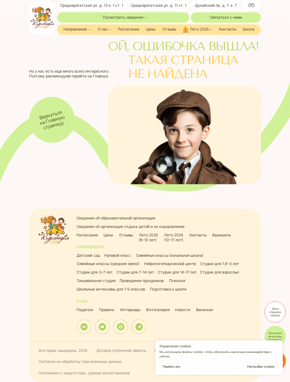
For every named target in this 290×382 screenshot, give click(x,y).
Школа (249, 29)
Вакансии (204, 310)
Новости (182, 310)
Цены (150, 29)
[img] (84, 326)
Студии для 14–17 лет (177, 272)
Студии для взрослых (219, 272)
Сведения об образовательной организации (116, 218)
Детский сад (88, 255)
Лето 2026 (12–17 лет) (173, 237)
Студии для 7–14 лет (135, 272)
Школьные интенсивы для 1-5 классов (111, 289)
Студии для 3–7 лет (95, 272)
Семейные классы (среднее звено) (108, 263)
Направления (75, 29)
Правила (106, 310)
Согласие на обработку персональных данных (80, 361)
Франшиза (221, 235)
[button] (226, 17)
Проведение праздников (142, 280)
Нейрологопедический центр (170, 263)
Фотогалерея (158, 310)
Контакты (227, 29)
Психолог (177, 280)
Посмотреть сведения (123, 17)
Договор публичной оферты (121, 350)
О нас (103, 29)
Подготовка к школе (168, 289)
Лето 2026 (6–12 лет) (148, 237)
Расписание (128, 29)
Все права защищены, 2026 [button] (63, 350)
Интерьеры (130, 310)
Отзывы (169, 29)
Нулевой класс (117, 255)
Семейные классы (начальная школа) (169, 255)
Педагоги (85, 310)
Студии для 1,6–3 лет (219, 263)
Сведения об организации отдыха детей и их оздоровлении (130, 226)
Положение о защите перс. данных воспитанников (84, 373)
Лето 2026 (199, 29)
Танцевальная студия (96, 280)
